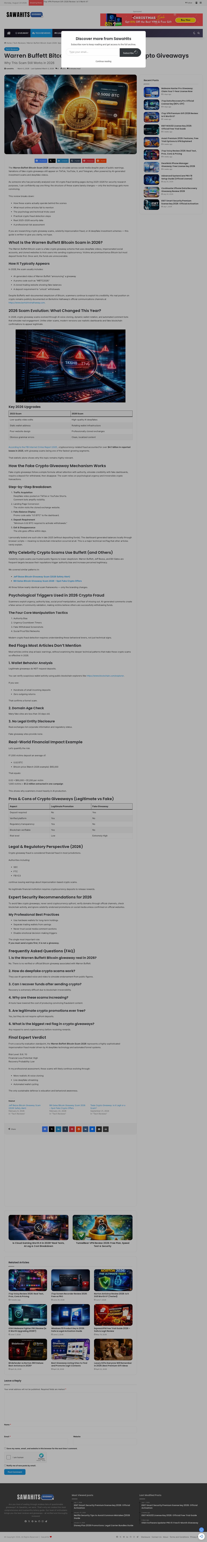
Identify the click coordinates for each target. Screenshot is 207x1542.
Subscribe (128, 53)
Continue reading (103, 61)
